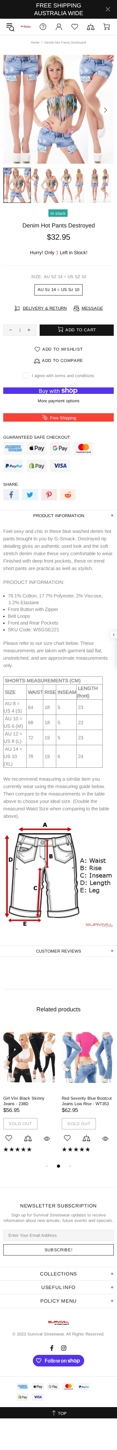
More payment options (59, 400)
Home (35, 42)
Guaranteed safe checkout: (37, 437)
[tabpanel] (29, 1093)
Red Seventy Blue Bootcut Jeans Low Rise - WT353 (87, 1101)
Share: (11, 484)
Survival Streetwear (26, 27)
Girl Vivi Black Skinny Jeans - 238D (24, 1101)
